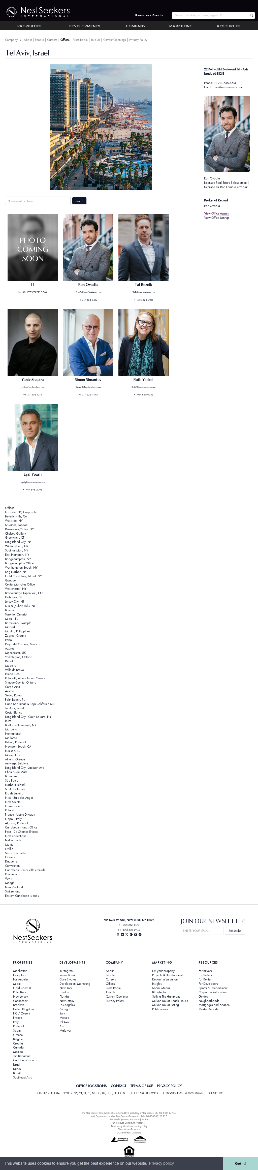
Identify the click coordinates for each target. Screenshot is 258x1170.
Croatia (18, 1043)
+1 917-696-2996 (32, 489)
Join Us (95, 40)
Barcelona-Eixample (18, 623)
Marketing (180, 26)
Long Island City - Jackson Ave (24, 767)
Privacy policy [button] (161, 1163)
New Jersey (20, 997)
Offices (65, 40)
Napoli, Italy (13, 819)
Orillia (9, 849)
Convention (12, 866)
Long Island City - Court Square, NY (28, 717)
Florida (64, 997)
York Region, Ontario (18, 657)
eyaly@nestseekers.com (33, 482)
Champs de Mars (16, 772)
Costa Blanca (13, 712)
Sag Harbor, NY (16, 572)
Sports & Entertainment (213, 988)
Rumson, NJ (12, 751)
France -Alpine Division (20, 814)
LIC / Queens (21, 1013)
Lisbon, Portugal (15, 742)
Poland (9, 810)
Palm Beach (20, 992)
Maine (9, 844)
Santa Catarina (15, 789)
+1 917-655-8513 (224, 83)
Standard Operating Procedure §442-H (129, 1119)
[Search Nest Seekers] (251, 15)
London (64, 992)
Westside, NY (14, 520)
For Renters (206, 979)
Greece (18, 1035)
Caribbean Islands (25, 1060)
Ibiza (8, 721)
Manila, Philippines (17, 631)
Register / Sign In (149, 15)
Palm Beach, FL (15, 699)
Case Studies (67, 979)
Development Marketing (74, 984)
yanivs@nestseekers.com (32, 387)
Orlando (10, 857)
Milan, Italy (12, 755)
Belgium (18, 1039)
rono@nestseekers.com (227, 87)
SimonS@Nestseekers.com (88, 387)
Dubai (9, 661)
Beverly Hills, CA (16, 516)
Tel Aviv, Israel (14, 708)
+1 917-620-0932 (143, 394)
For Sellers (205, 975)
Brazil (17, 1073)
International (13, 733)
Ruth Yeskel (143, 380)
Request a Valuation (165, 979)
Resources (229, 26)
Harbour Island (15, 785)
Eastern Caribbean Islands (22, 896)
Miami (17, 984)
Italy (16, 1022)
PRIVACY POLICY (169, 1086)
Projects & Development (167, 975)
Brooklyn (18, 1005)
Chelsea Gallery (15, 533)
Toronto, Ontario (16, 614)
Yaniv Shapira (32, 380)
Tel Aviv (64, 1022)
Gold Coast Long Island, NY (23, 576)
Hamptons (19, 975)
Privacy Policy (138, 40)
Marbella (11, 729)
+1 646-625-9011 (143, 299)
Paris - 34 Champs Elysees (22, 831)
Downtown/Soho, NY (19, 529)
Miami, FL (11, 619)
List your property (163, 971)
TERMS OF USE (142, 1086)
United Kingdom (23, 1009)
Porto (8, 640)
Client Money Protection (129, 1129)
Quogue (10, 580)
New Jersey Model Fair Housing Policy (129, 1126)
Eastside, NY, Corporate (21, 512)
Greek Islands (14, 806)
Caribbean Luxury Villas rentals (25, 870)
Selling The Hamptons (166, 997)
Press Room (80, 40)
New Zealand (14, 887)
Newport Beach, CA (18, 746)
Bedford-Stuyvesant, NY (20, 725)
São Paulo (11, 780)
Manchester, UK (15, 653)
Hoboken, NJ (13, 597)
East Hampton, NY (17, 554)
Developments (84, 26)
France (17, 1018)
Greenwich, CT (14, 537)
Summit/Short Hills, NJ (20, 606)
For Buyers (205, 971)
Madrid (10, 627)
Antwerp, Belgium (16, 763)
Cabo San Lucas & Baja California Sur (29, 704)
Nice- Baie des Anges (19, 797)
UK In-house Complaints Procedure (129, 1122)
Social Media (161, 988)
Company (136, 26)
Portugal (18, 1026)
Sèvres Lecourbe (15, 853)
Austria (9, 691)
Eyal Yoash (33, 475)
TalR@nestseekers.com (144, 292)
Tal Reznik (143, 285)
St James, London (16, 525)
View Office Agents (216, 213)
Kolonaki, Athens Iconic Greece (25, 678)
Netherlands (13, 840)
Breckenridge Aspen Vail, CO (24, 593)
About (28, 40)
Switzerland (12, 891)
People (39, 40)
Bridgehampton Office (19, 563)
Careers (52, 40)
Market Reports (208, 1009)
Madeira (10, 665)
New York (65, 988)
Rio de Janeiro (14, 793)
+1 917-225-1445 (88, 394)
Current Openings (114, 40)
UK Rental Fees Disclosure (129, 1132)
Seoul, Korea (13, 695)
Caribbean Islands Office (21, 827)
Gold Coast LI (22, 988)
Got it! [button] (240, 1163)
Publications (160, 1009)
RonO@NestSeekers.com (88, 292)
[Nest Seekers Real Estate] (35, 12)
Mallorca (11, 738)
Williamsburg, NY (16, 546)
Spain (17, 1031)
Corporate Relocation (213, 992)
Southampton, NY (16, 550)
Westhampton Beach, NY (21, 567)
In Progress (66, 971)
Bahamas (11, 776)
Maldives (65, 1031)
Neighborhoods (209, 1001)
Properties (29, 26)
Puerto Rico (12, 674)
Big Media (159, 992)
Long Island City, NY (18, 542)
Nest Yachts (12, 802)
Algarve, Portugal (16, 823)
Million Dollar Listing (165, 1005)
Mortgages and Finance (214, 1005)
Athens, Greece (15, 759)
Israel (16, 1065)
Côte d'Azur (12, 687)
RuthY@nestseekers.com (143, 387)
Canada (18, 1047)
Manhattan (20, 971)
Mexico (18, 1052)
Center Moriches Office (20, 584)
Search (79, 201)
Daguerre (11, 861)
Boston (9, 610)
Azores (9, 648)
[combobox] (210, 15)
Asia (62, 1026)
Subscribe (235, 931)
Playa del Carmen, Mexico (22, 644)
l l (32, 285)
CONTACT (118, 1086)
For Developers (208, 984)
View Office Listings (216, 217)
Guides (203, 997)
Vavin (8, 878)
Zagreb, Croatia (15, 635)
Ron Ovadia (212, 178)
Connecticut (20, 1001)
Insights (157, 984)
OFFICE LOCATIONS (91, 1086)
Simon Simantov (88, 380)
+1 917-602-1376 (32, 394)
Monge (9, 883)
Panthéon (11, 874)
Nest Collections (15, 836)
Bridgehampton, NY (18, 559)
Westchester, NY (15, 589)
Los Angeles (20, 979)
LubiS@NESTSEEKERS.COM (32, 292)
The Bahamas (21, 1056)
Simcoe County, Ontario (20, 682)
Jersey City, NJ (14, 601)
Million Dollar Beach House (170, 1001)
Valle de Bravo (14, 670)
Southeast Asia (22, 1077)
